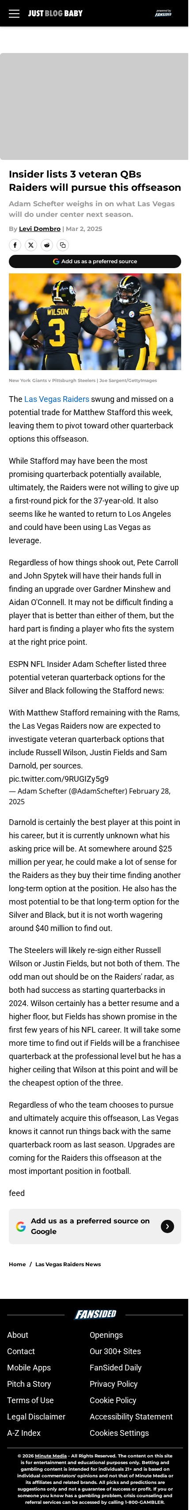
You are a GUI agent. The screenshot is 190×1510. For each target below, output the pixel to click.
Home (17, 1264)
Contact (21, 1351)
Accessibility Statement (131, 1416)
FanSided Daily (116, 1367)
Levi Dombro (40, 229)
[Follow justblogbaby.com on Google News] (167, 1226)
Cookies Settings (119, 1433)
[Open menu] (14, 13)
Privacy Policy (114, 1384)
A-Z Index (24, 1433)
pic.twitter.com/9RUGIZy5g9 (59, 778)
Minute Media (51, 1456)
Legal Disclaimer (36, 1416)
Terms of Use (30, 1400)
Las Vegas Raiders (56, 399)
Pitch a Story (29, 1384)
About (17, 1335)
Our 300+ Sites (115, 1351)
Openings (106, 1335)
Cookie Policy (113, 1400)
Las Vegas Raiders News (68, 1264)
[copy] (63, 245)
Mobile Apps (29, 1367)
